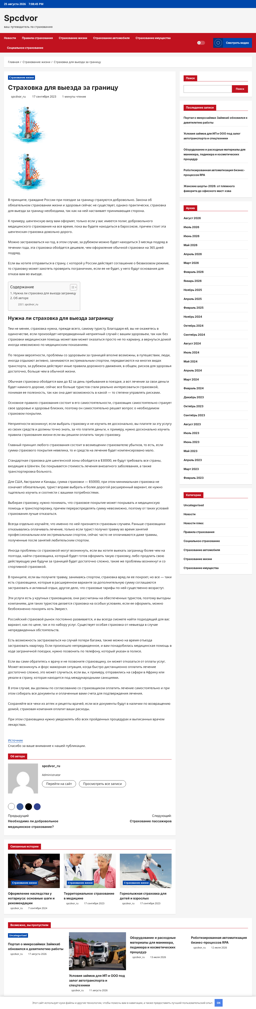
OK (219, 1003)
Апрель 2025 (193, 298)
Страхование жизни (73, 38)
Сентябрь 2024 (194, 334)
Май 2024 (190, 361)
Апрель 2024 (193, 370)
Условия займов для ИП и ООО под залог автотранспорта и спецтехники (97, 980)
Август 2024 (192, 343)
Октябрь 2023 (193, 406)
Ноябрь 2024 (193, 316)
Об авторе (20, 298)
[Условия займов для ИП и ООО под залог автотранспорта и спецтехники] (97, 951)
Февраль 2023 (194, 477)
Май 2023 (190, 451)
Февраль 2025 (194, 307)
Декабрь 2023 (194, 397)
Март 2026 (191, 262)
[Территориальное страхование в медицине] (90, 871)
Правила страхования (37, 38)
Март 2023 (191, 469)
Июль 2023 (191, 433)
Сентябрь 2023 (194, 415)
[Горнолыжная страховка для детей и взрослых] (146, 871)
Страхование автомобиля (111, 38)
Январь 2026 (193, 280)
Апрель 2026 (193, 253)
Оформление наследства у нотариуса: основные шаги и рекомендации (31, 898)
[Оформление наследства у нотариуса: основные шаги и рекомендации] (34, 871)
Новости (10, 38)
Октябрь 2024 (193, 325)
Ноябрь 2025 (193, 289)
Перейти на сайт (59, 783)
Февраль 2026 (194, 271)
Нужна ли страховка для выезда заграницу (44, 293)
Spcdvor (21, 18)
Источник (15, 740)
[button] (209, 43)
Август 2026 (192, 218)
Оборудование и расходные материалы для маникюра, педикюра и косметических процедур (214, 154)
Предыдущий (33, 821)
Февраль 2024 (194, 388)
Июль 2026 (191, 227)
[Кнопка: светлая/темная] (201, 43)
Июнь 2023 (191, 442)
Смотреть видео (237, 42)
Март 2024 (191, 379)
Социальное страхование (25, 47)
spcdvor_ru (18, 96)
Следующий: (151, 818)
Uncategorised (194, 505)
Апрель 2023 (193, 460)
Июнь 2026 (191, 236)
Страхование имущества (153, 38)
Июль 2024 (191, 352)
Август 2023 (192, 424)
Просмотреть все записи (102, 783)
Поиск (190, 78)
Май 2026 (190, 245)
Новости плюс (194, 523)
